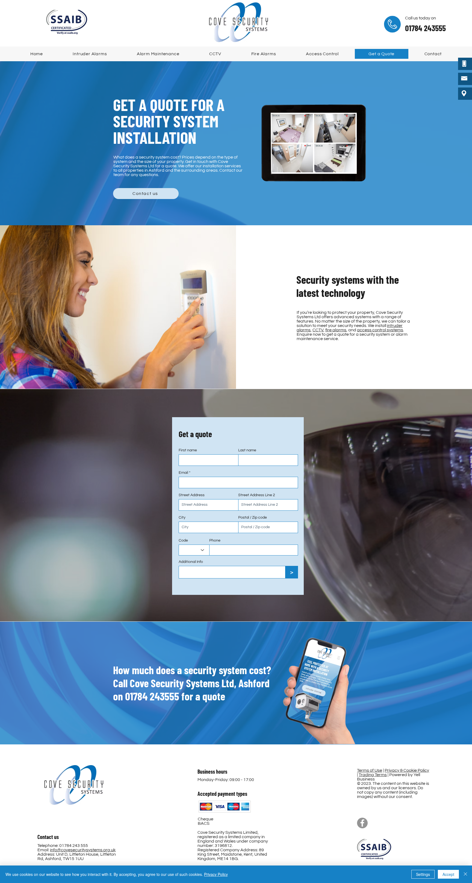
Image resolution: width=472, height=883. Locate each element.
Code (183, 540)
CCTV (317, 330)
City (182, 517)
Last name (247, 450)
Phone (214, 540)
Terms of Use (369, 770)
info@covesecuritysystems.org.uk (83, 850)
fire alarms (335, 330)
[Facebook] (362, 823)
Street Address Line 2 (256, 495)
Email (183, 473)
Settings (423, 874)
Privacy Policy (216, 874)
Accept (448, 874)
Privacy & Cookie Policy (407, 770)
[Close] (465, 874)
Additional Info (191, 562)
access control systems (380, 330)
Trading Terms (373, 775)
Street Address (192, 495)
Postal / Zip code (252, 517)
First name (188, 450)
